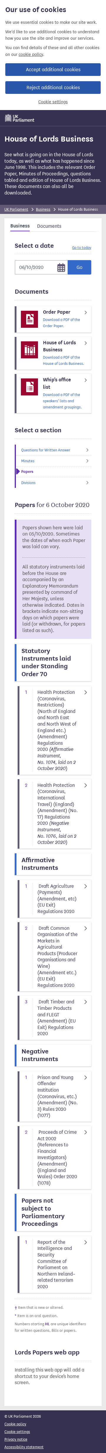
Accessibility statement (24, 1447)
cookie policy (31, 54)
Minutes (27, 461)
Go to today (81, 247)
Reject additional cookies (53, 87)
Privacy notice (15, 1439)
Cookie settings (53, 101)
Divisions (28, 483)
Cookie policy (15, 1424)
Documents (49, 226)
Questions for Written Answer (45, 450)
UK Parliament (16, 209)
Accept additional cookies (53, 69)
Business (43, 209)
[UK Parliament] (19, 118)
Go (79, 267)
